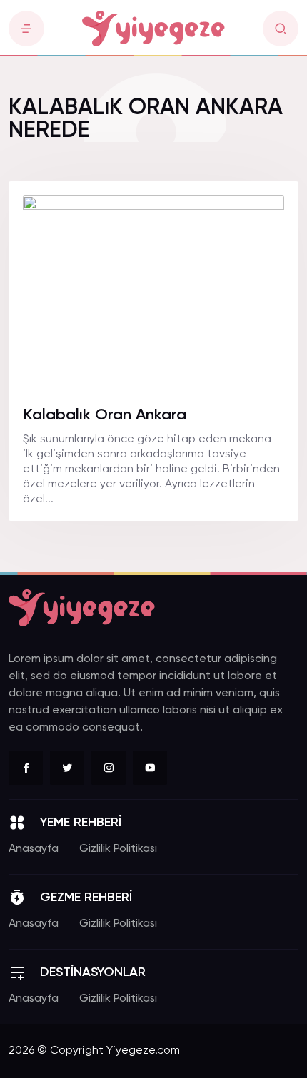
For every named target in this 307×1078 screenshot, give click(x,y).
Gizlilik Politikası (118, 849)
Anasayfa (34, 849)
